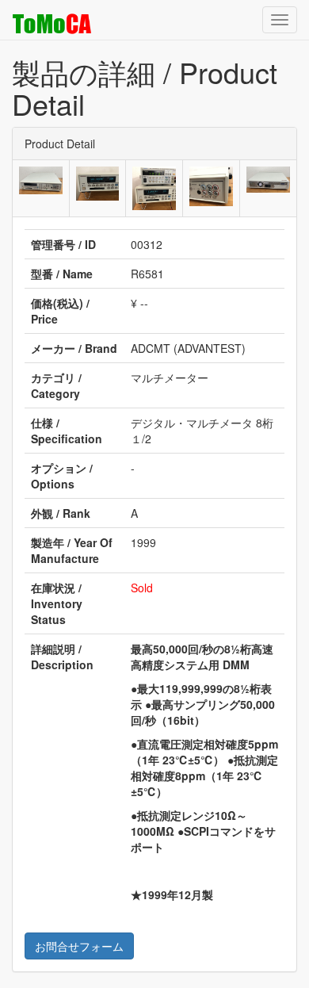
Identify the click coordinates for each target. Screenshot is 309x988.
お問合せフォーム (79, 946)
